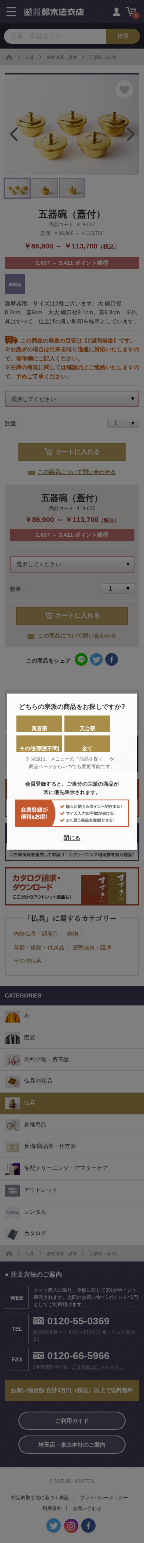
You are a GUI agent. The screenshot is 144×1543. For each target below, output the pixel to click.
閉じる (72, 838)
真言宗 (39, 728)
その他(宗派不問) (39, 748)
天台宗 (87, 728)
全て (87, 748)
